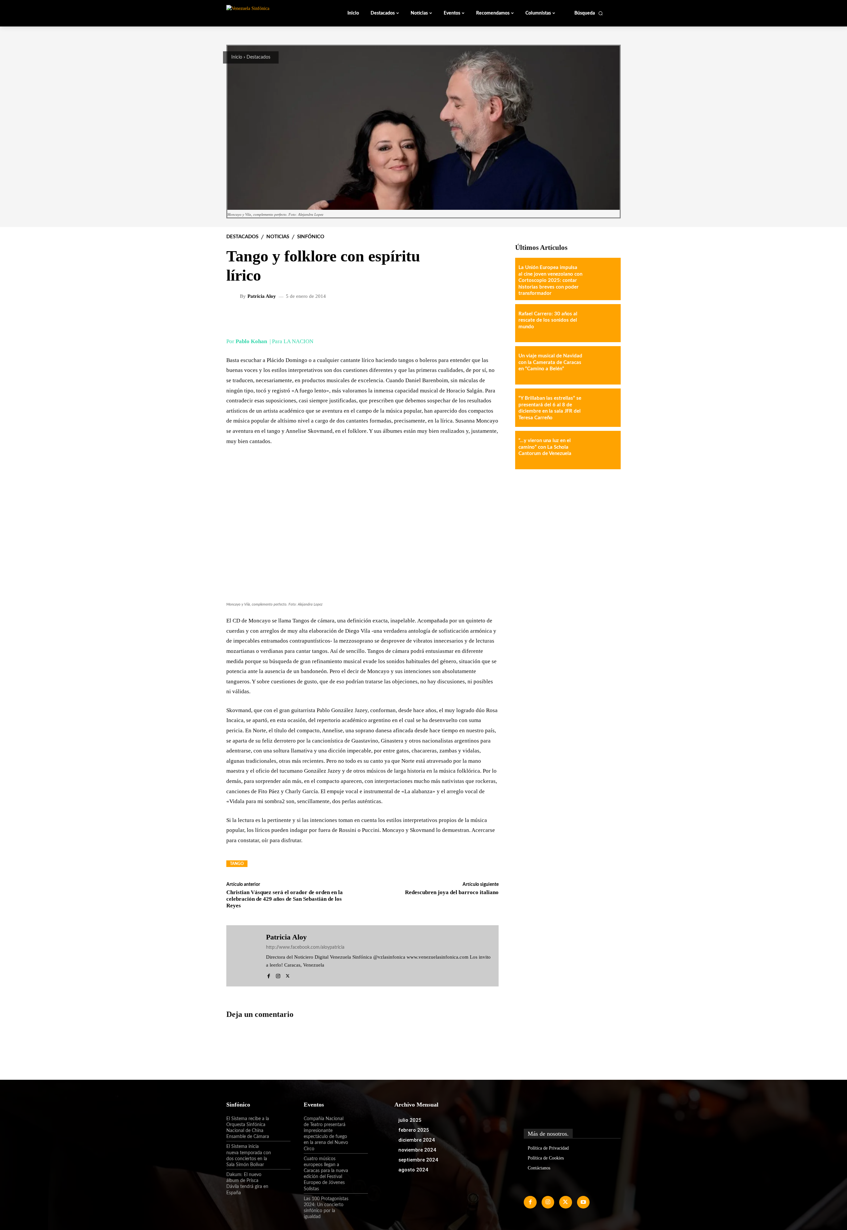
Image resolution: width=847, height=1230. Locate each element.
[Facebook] (268, 975)
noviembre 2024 (417, 1150)
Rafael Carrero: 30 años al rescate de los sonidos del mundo (547, 320)
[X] (287, 975)
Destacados (258, 57)
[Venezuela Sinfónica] (270, 13)
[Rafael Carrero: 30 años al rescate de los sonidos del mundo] (601, 323)
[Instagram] (278, 975)
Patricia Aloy (261, 296)
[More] (488, 317)
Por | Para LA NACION (269, 341)
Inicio (236, 57)
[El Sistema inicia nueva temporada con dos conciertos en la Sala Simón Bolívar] (280, 1152)
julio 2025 (410, 1120)
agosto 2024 (413, 1170)
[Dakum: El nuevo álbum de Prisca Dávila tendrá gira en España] (280, 1180)
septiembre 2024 (418, 1160)
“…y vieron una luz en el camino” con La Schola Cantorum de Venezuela (544, 447)
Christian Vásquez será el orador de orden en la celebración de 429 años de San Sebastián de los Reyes (284, 899)
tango (237, 864)
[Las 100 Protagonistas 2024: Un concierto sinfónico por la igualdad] (358, 1204)
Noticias (277, 236)
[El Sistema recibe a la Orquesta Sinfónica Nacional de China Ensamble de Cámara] (280, 1124)
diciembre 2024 (416, 1140)
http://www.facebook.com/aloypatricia (305, 947)
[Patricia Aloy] (234, 296)
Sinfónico (310, 236)
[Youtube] (583, 1202)
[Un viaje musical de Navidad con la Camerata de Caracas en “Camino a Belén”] (601, 365)
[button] (588, 13)
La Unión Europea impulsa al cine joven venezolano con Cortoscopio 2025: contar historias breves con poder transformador (550, 280)
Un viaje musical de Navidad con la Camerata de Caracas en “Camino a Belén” (550, 362)
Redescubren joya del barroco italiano (452, 892)
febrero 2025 (413, 1130)
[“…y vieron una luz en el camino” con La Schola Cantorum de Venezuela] (601, 450)
